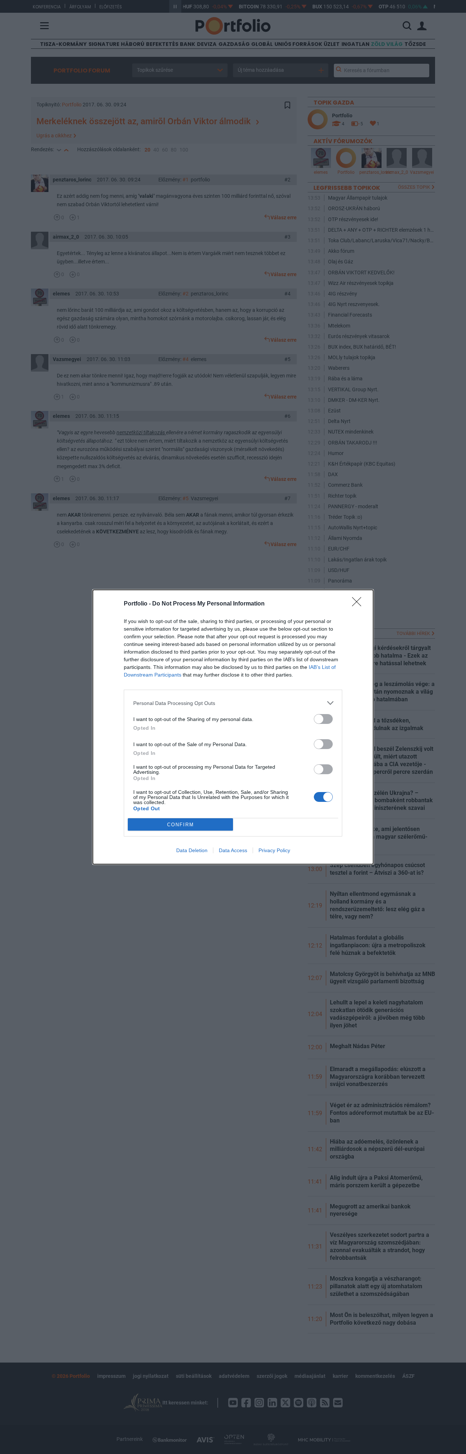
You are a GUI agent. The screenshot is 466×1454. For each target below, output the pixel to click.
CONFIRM (180, 824)
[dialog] (233, 727)
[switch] (323, 719)
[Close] (359, 604)
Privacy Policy (274, 850)
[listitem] (233, 703)
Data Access (233, 850)
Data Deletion (192, 850)
